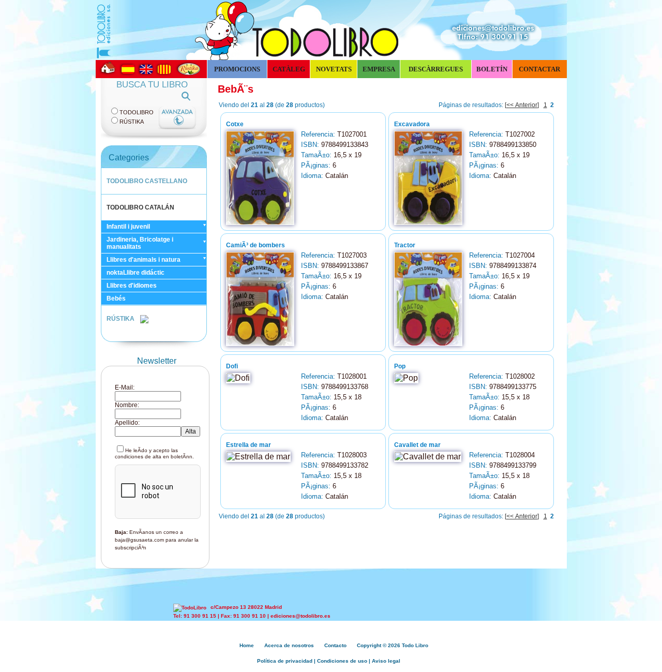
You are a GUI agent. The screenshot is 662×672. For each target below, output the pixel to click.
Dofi (232, 366)
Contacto (335, 645)
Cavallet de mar (417, 445)
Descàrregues (436, 69)
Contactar (539, 69)
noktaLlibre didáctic (135, 272)
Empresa (379, 69)
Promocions (237, 69)
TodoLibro (136, 112)
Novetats (334, 69)
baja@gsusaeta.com (139, 540)
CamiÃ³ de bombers (255, 245)
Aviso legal (386, 661)
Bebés (116, 298)
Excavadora (412, 124)
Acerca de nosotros (289, 645)
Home (246, 645)
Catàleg (289, 69)
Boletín (491, 69)
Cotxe (235, 124)
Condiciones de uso (342, 661)
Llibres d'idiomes (132, 285)
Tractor (404, 245)
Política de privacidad (284, 661)
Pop (399, 366)
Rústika (131, 121)
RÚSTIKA (121, 318)
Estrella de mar (248, 445)
